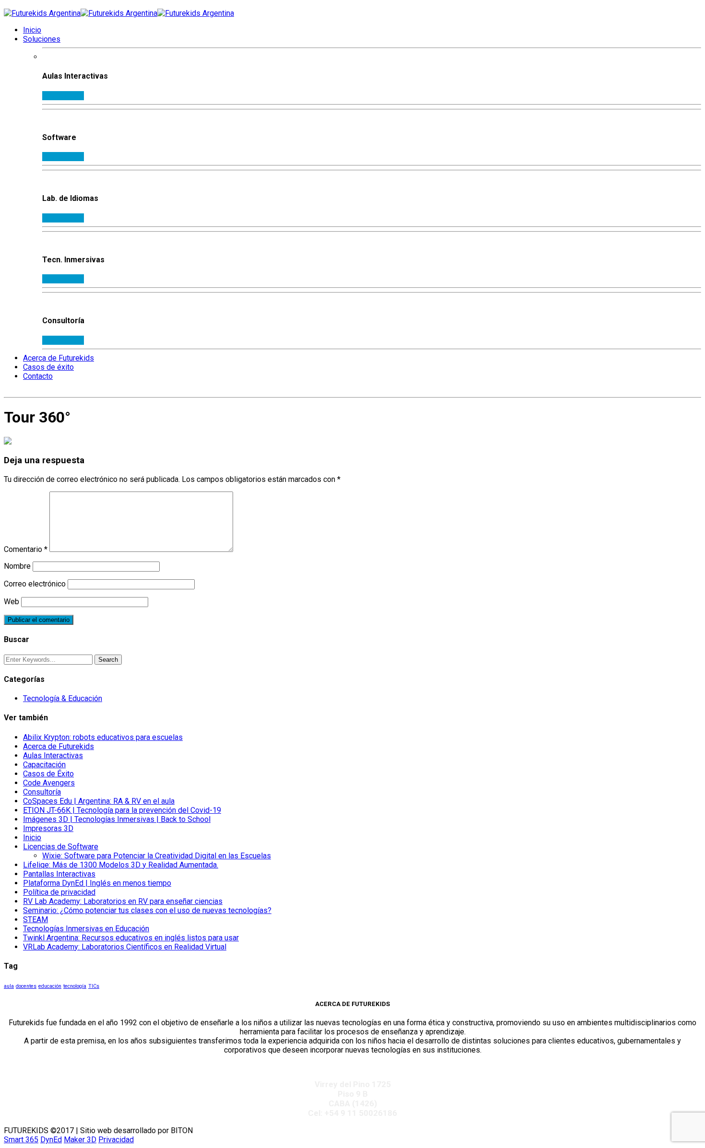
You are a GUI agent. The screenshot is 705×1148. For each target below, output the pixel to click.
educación (49, 986)
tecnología (74, 986)
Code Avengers (49, 782)
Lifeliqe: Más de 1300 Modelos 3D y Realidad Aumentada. (120, 864)
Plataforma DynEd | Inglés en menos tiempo (97, 883)
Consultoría (42, 792)
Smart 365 (21, 1139)
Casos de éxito (48, 367)
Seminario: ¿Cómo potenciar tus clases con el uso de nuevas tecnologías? (147, 910)
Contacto (38, 376)
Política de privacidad (59, 892)
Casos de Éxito (48, 773)
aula (9, 986)
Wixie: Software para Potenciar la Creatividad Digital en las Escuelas (156, 855)
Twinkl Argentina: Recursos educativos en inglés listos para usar (131, 937)
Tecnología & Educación (62, 698)
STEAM (35, 919)
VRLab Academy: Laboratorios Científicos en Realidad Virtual (124, 946)
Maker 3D (80, 1139)
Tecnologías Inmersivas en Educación (86, 928)
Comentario (25, 549)
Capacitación (44, 764)
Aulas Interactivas (53, 755)
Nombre (17, 566)
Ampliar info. (63, 95)
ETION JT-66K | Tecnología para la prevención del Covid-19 (122, 810)
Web (11, 601)
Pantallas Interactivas (59, 874)
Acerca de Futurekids (58, 358)
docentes (26, 986)
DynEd (51, 1139)
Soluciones (41, 39)
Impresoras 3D (48, 828)
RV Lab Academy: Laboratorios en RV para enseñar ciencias (123, 901)
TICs (93, 986)
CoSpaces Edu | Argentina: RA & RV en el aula (99, 801)
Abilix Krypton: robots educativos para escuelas (103, 737)
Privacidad (116, 1139)
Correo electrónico (35, 583)
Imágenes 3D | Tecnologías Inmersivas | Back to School (117, 819)
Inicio (32, 30)
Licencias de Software (60, 846)
